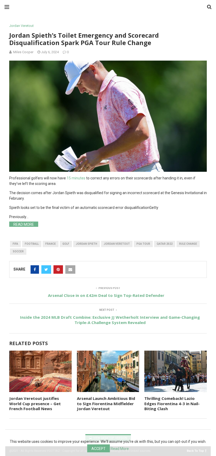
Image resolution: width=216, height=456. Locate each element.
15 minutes (76, 178)
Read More (23, 224)
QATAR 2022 (165, 243)
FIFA (15, 243)
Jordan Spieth (86, 243)
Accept (98, 449)
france (50, 243)
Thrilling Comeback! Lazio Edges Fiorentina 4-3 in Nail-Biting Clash (172, 403)
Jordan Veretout (21, 26)
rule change (188, 243)
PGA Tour (143, 243)
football (32, 243)
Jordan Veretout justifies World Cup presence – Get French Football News (35, 403)
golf (65, 243)
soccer (18, 251)
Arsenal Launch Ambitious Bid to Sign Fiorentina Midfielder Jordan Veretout (106, 403)
